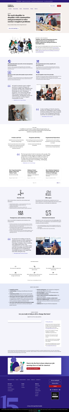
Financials (36, 394)
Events (17, 379)
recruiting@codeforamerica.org (50, 328)
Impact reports (37, 389)
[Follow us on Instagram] (52, 389)
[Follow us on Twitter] (57, 389)
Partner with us (52, 5)
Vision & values (37, 385)
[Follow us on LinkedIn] (50, 389)
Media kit (36, 395)
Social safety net (10, 385)
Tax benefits (10, 387)
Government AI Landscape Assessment (37, 1)
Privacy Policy (35, 410)
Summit (22, 385)
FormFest (23, 387)
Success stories (23, 379)
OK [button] (39, 410)
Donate (59, 5)
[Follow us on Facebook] (59, 389)
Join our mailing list (55, 380)
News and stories (11, 379)
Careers (28, 379)
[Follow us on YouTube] (54, 389)
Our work (10, 384)
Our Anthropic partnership (48, 1)
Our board (36, 392)
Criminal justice (10, 390)
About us (33, 379)
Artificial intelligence (11, 389)
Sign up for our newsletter (33, 368)
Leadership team (38, 390)
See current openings (14, 28)
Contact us (38, 379)
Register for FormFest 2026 (26, 1)
